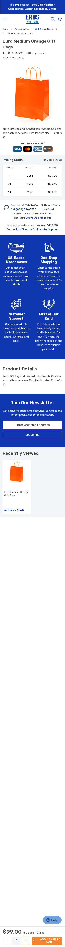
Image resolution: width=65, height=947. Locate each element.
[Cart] (59, 19)
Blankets (41, 8)
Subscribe (32, 434)
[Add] (26, 941)
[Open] (4, 19)
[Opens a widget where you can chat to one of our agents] (52, 920)
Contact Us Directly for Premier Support (32, 229)
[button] (32, 94)
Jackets (30, 8)
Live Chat (48, 209)
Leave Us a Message (38, 217)
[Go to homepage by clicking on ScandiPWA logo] (32, 19)
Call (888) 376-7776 (23, 209)
